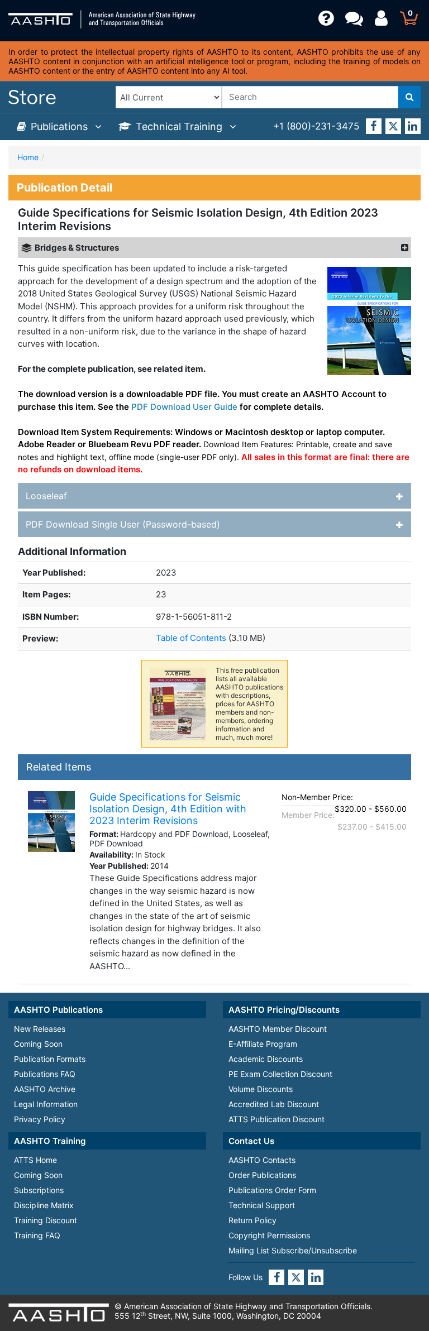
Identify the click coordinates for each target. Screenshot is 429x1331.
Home (28, 157)
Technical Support (261, 1205)
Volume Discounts (260, 1089)
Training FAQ (37, 1235)
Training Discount (45, 1220)
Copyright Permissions (269, 1235)
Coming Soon (38, 1043)
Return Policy (252, 1220)
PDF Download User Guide (184, 406)
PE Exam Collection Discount (280, 1074)
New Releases (39, 1028)
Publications (60, 126)
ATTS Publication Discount (276, 1119)
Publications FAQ (44, 1074)
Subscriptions (39, 1190)
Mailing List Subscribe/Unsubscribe (292, 1250)
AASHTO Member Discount (277, 1028)
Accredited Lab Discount (273, 1104)
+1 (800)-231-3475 (316, 126)
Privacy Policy (39, 1119)
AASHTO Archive (44, 1089)
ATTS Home (35, 1160)
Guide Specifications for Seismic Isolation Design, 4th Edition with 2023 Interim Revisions (167, 808)
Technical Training (180, 126)
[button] (402, 248)
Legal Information (46, 1104)
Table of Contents (192, 638)
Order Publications (262, 1175)
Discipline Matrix (44, 1205)
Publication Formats (49, 1059)
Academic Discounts (265, 1059)
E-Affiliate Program (262, 1043)
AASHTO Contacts (261, 1160)
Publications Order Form (272, 1190)
